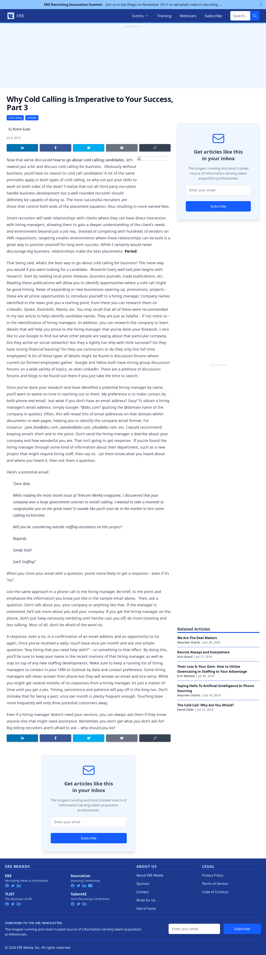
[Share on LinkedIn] (22, 148)
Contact (142, 892)
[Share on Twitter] (88, 148)
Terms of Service (215, 883)
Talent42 (78, 893)
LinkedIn (32, 118)
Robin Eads (21, 129)
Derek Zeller (185, 710)
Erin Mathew (186, 676)
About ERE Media (149, 875)
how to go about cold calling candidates (88, 159)
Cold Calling (15, 118)
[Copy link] (155, 148)
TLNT (9, 893)
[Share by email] (121, 148)
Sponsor (143, 883)
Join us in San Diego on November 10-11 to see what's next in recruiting (133, 4)
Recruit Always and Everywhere (203, 652)
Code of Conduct (215, 892)
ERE (8, 875)
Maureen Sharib (188, 642)
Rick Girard (185, 657)
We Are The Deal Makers (197, 638)
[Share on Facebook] (55, 148)
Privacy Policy (212, 875)
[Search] (254, 16)
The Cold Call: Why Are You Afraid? (205, 705)
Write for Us (145, 900)
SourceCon (80, 875)
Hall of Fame (146, 908)
